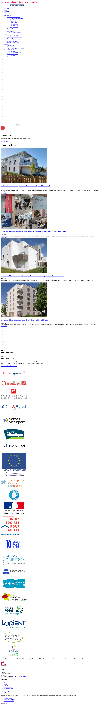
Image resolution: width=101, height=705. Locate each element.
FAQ (5, 13)
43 (4, 345)
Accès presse (7, 690)
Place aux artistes (14, 25)
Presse (5, 10)
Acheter (6, 685)
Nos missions (13, 19)
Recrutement (7, 8)
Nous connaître (7, 682)
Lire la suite (4, 193)
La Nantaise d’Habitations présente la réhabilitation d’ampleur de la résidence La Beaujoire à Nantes (33, 231)
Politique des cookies (9, 701)
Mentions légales (8, 698)
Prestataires (6, 11)
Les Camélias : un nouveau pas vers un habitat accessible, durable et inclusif (25, 186)
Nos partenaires (14, 27)
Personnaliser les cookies (10, 699)
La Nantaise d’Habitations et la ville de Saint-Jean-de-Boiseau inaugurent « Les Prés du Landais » (32, 276)
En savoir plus (4, 141)
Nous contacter (24, 676)
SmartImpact (4, 703)
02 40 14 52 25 (16, 676)
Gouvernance (13, 22)
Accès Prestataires (8, 688)
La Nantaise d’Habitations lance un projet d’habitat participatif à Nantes (24, 320)
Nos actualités (13, 21)
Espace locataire (8, 687)
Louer (5, 684)
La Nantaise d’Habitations (16, 18)
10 (4, 343)
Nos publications (14, 24)
